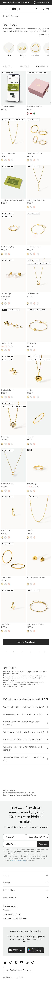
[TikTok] (10, 962)
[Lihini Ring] (39, 418)
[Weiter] (46, 652)
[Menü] (4, 9)
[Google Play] (35, 950)
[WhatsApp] (27, 962)
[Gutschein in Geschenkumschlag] (13, 182)
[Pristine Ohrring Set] (13, 325)
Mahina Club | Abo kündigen (15, 918)
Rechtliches (9, 890)
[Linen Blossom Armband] (39, 606)
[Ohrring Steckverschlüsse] (39, 559)
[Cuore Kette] (13, 418)
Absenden (43, 844)
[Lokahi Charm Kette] (39, 275)
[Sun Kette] (39, 372)
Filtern (6, 66)
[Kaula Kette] (39, 512)
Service (6, 882)
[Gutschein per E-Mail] (13, 88)
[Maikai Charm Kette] (13, 135)
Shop (5, 875)
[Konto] (42, 9)
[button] (37, 9)
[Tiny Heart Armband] (39, 228)
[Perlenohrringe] (13, 275)
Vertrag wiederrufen (11, 914)
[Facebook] (16, 962)
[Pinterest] (32, 962)
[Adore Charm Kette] (13, 465)
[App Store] (16, 950)
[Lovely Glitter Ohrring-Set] (39, 135)
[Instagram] (5, 962)
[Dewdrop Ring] (39, 465)
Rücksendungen (10, 906)
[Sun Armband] (39, 325)
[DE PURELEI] (15, 9)
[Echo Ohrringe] (13, 559)
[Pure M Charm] (13, 606)
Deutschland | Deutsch (20, 970)
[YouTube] (21, 962)
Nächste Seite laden (26, 642)
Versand (7, 910)
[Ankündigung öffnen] (26, 2)
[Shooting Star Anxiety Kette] (39, 182)
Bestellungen (9, 897)
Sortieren (40, 66)
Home (5, 16)
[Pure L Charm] (13, 512)
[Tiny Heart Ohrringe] (13, 372)
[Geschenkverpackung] (39, 88)
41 (38, 651)
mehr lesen (44, 35)
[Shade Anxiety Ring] (13, 228)
